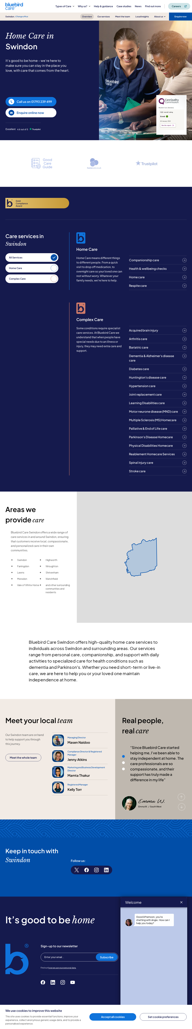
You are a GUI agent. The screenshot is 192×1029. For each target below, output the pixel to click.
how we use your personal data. (62, 968)
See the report (166, 125)
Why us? (82, 6)
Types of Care (63, 6)
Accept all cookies (113, 1017)
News (138, 6)
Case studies (124, 6)
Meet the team (122, 16)
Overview (87, 16)
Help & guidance (103, 6)
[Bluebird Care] (14, 8)
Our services (103, 16)
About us (158, 16)
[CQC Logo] (169, 104)
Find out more (153, 6)
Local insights (142, 16)
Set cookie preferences (163, 1017)
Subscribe (106, 957)
